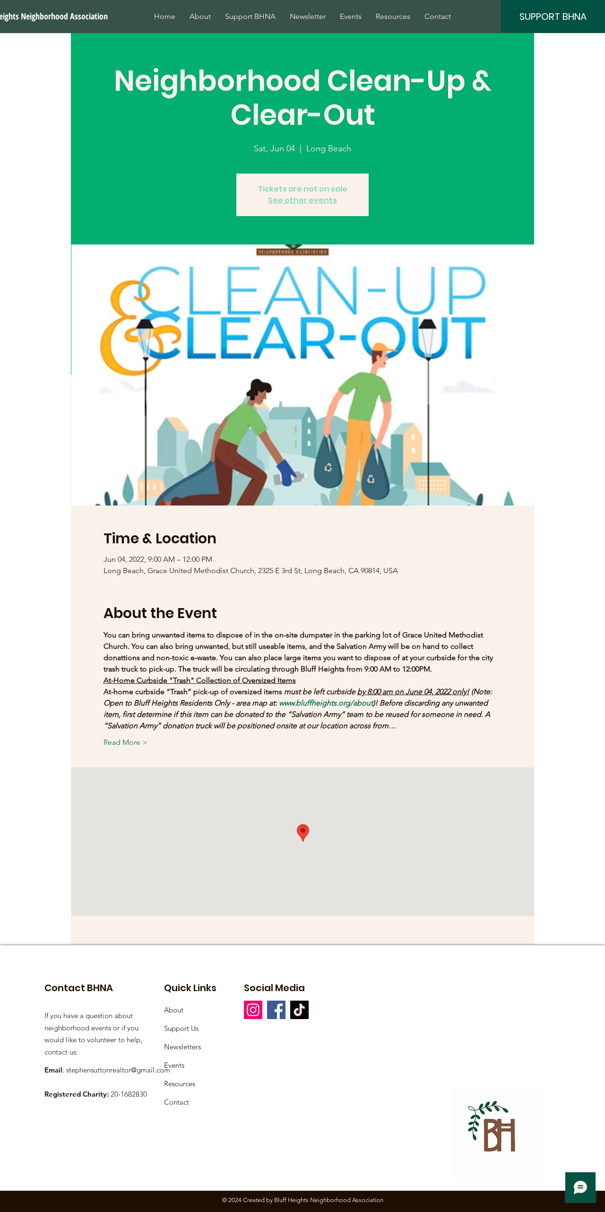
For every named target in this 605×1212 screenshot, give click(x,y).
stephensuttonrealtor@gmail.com (118, 1069)
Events (174, 1065)
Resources (179, 1083)
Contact (176, 1102)
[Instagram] (253, 1010)
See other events (302, 200)
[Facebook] (276, 1010)
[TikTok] (299, 1010)
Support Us (181, 1028)
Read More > (125, 742)
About (173, 1009)
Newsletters (182, 1046)
